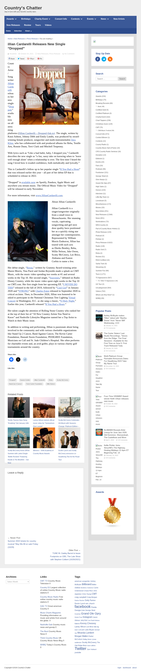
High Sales (100, 187)
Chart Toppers (101, 120)
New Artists (119, 19)
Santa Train (100, 264)
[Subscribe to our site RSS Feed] (110, 59)
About (27, 31)
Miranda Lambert (85, 633)
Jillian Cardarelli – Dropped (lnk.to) (37, 133)
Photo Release (101, 232)
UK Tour (99, 284)
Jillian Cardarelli (39, 380)
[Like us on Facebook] (97, 59)
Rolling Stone (87, 639)
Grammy (78, 614)
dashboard (127, 668)
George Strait (101, 176)
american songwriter (82, 581)
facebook (83, 606)
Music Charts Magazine (50, 613)
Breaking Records (102, 103)
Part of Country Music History (106, 229)
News (103, 19)
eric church (90, 603)
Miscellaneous (101, 204)
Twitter (80, 648)
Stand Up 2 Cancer (15, 384)
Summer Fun (100, 271)
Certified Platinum (102, 113)
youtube (78, 652)
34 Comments (123, 440)
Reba (50, 380)
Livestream (100, 201)
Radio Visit (100, 250)
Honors (98, 190)
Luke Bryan (89, 630)
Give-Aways (100, 180)
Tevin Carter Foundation (34, 384)
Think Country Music (49, 638)
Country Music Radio (49, 597)
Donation (99, 155)
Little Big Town (101, 197)
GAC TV (43, 606)
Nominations (100, 222)
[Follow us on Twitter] (103, 59)
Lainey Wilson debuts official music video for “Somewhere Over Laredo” (43, 423)
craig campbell (80, 597)
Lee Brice (89, 627)
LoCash (81, 630)
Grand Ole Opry (101, 183)
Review (27, 25)
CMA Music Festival (104, 130)
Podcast (99, 236)
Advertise (18, 31)
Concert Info (61, 19)
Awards (10, 19)
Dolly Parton (90, 600)
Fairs (97, 166)
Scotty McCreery (62, 380)
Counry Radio (101, 144)
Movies (98, 207)
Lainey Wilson (80, 627)
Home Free (78, 617)
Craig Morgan (92, 597)
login (119, 668)
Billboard (86, 584)
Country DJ (45, 587)
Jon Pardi (91, 620)
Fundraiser (100, 172)
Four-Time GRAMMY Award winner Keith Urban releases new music (116, 398)
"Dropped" (12, 380)
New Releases (13, 25)
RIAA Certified (101, 260)
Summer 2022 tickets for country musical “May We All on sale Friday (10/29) (23, 544)
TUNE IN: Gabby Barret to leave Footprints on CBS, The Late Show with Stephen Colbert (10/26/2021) (65, 556)
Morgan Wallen (81, 636)
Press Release (54, 54)
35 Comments (110, 351)
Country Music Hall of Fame (106, 148)
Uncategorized (101, 288)
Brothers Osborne (87, 588)
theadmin (13, 54)
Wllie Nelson (51, 384)
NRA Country (100, 225)
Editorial (99, 159)
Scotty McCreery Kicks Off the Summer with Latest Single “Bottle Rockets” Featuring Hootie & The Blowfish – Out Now (19, 457)
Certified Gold (101, 110)
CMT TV (44, 581)
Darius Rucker (79, 600)
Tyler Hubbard (91, 649)
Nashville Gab (46, 625)
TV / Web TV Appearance (106, 281)
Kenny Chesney (88, 623)
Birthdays (26, 19)
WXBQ (98, 298)
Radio (98, 246)
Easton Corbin (25, 380)
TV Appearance (101, 278)
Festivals (99, 169)
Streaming (99, 267)
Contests (75, 19)
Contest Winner (101, 137)
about (134, 668)
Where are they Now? (104, 295)
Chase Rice (88, 591)
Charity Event (41, 19)
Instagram (87, 617)
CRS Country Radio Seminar (106, 152)
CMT (97, 127)
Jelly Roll (84, 620)
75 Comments (110, 328)
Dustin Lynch (80, 603)
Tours (38, 25)
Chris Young (86, 594)
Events (90, 19)
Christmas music (102, 124)
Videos (48, 25)
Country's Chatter (23, 7)
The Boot (44, 631)
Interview (99, 194)
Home (8, 31)
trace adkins (91, 645)
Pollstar (98, 239)
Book (99, 106)
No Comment (69, 54)
